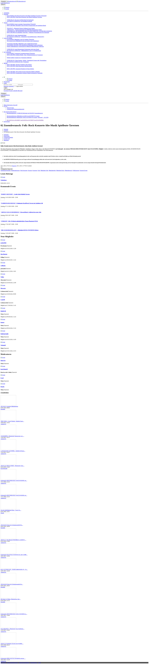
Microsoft (20, 90)
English (7, 9)
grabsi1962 (3, 243)
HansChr (14, 166)
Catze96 (3, 299)
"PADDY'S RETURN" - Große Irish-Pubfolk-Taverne (15, 194)
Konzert (30, 170)
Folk (39, 170)
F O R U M (6, 138)
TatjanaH (3, 345)
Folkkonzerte (76, 170)
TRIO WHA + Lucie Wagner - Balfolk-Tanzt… (12, 421)
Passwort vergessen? (9, 86)
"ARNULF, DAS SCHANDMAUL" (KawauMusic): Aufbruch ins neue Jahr (21, 212)
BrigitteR (3, 409)
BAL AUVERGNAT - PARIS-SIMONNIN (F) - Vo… (14, 569)
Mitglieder (6, 140)
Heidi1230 (3, 311)
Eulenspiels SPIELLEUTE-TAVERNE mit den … (13, 658)
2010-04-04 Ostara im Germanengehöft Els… (12, 525)
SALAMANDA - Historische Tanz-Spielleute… (12, 628)
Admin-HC (3, 424)
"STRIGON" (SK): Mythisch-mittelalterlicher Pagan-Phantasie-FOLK (19, 221)
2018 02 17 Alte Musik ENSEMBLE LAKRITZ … (13, 539)
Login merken (19, 86)
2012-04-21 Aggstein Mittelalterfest (9, 406)
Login (2, 3)
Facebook (6, 90)
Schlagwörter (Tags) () (6, 169)
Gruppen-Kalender (8, 137)
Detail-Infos (7, 136)
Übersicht (6, 134)
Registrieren (7, 3)
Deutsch (3, 4)
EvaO (2, 378)
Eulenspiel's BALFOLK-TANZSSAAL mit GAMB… (14, 554)
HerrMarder (4, 254)
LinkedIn (15, 90)
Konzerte (35, 170)
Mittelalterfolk (52, 170)
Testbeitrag (4, 180)
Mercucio (3, 288)
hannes (2, 322)
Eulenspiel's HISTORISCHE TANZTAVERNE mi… (14, 480)
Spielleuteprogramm (5, 170)
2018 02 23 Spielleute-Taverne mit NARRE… (12, 643)
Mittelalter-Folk (44, 170)
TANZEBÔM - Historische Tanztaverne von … (12, 436)
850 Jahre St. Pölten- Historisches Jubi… (11, 599)
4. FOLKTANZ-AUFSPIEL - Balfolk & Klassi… (13, 451)
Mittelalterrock (68, 170)
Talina (2, 277)
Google (11, 90)
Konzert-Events (83, 170)
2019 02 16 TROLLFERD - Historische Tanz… (12, 465)
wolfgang (3, 265)
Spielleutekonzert (15, 170)
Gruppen (6, 130)
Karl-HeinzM (4, 369)
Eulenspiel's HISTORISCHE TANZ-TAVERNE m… (14, 614)
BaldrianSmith (4, 333)
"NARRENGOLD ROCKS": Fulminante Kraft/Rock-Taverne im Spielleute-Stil (22, 203)
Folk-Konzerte (23, 170)
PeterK (2, 386)
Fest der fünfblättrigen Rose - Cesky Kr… (11, 510)
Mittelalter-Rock (60, 170)
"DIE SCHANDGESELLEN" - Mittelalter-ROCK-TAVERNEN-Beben (19, 230)
